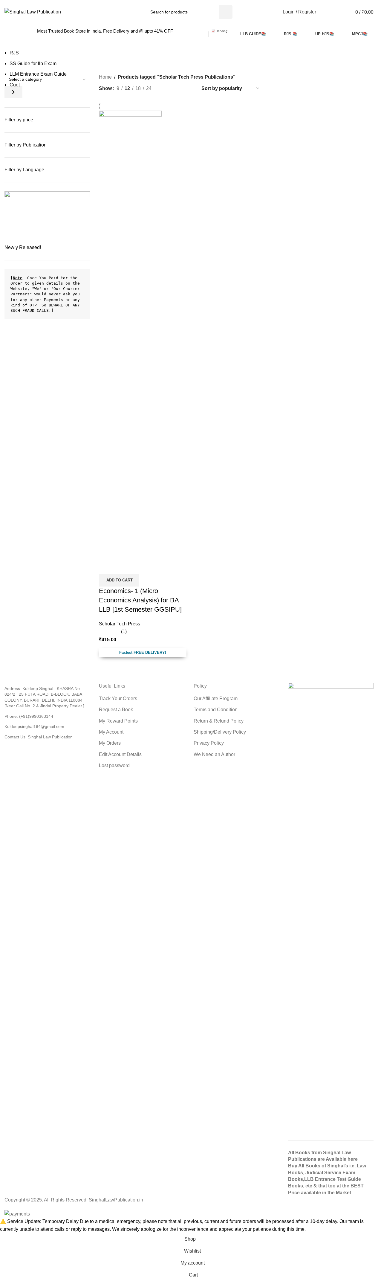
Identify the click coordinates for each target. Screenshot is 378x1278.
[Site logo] (32, 11)
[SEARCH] (225, 12)
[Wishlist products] (327, 12)
